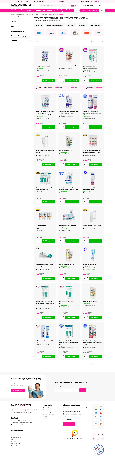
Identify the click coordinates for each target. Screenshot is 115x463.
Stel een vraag (18, 390)
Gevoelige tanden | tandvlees (56, 14)
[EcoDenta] (75, 32)
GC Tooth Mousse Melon (90, 302)
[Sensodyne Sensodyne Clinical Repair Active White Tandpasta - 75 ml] (69, 102)
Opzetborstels (30, 10)
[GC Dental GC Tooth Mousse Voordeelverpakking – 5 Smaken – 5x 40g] (45, 215)
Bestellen (13, 433)
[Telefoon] (98, 439)
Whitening (39, 25)
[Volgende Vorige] (102, 364)
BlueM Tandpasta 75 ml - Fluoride (92, 225)
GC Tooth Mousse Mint (65, 150)
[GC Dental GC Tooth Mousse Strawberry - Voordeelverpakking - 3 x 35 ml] (92, 141)
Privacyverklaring (47, 412)
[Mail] (102, 439)
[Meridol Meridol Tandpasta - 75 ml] (92, 254)
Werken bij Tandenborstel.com (50, 407)
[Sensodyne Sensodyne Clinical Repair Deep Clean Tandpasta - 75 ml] (45, 55)
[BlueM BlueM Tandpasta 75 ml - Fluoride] (92, 215)
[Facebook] (94, 434)
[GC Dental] (99, 32)
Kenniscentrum (93, 10)
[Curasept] (63, 32)
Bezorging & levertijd (16, 437)
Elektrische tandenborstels (15, 10)
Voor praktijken (69, 424)
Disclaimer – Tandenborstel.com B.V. (95, 460)
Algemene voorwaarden (48, 409)
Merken (85, 10)
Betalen (13, 435)
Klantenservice (89, 5)
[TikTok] (102, 434)
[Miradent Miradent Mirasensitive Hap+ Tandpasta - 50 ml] (69, 215)
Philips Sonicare (33, 410)
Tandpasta (44, 14)
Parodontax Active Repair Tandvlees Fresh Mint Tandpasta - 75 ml (92, 342)
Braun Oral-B (23, 410)
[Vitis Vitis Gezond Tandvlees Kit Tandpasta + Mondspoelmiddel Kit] (92, 102)
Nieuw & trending (68, 10)
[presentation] (34, 25)
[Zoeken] (64, 5)
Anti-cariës (71, 25)
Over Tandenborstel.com (49, 414)
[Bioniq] (39, 32)
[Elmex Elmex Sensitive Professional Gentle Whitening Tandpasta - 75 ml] (69, 331)
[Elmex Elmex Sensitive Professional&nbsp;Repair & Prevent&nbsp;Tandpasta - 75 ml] (92, 55)
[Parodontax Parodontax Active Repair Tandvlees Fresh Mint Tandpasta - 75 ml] (92, 331)
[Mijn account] (97, 5)
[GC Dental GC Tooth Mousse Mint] (69, 141)
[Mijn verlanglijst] (100, 5)
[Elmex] (87, 32)
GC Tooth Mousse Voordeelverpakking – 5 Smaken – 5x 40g (45, 227)
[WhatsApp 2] (94, 439)
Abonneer (82, 390)
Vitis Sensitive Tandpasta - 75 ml (45, 341)
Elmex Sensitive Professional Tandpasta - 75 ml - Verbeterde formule (45, 303)
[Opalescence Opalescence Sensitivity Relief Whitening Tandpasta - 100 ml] (45, 254)
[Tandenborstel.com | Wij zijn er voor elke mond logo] (23, 5)
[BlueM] (51, 32)
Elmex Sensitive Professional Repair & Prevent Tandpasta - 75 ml (90, 66)
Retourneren (14, 441)
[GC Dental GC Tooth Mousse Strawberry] (69, 55)
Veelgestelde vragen (15, 443)
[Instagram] (98, 434)
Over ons (71, 460)
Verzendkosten (14, 445)
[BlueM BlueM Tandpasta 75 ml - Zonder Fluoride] (45, 141)
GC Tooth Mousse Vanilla (66, 264)
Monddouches (51, 10)
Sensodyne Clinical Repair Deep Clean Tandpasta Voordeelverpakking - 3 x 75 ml (45, 113)
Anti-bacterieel (95, 25)
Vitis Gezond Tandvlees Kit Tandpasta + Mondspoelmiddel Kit (92, 113)
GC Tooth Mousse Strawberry (67, 65)
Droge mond (82, 25)
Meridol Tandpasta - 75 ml (90, 264)
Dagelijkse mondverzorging (32, 14)
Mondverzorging (40, 10)
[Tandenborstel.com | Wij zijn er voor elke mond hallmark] (73, 5)
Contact (45, 418)
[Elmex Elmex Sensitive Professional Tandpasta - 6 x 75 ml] (45, 178)
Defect (12, 439)
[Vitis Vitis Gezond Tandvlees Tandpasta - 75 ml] (92, 178)
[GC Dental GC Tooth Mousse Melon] (92, 292)
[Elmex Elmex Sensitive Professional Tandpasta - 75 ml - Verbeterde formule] (45, 292)
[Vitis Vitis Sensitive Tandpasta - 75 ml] (45, 331)
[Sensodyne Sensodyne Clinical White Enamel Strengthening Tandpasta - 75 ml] (69, 178)
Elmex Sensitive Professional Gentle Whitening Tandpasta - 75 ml (68, 342)
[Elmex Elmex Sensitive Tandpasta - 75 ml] (69, 292)
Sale (102, 10)
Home (12, 14)
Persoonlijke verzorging (60, 10)
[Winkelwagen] (103, 5)
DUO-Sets (22, 10)
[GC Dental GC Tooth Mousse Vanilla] (69, 254)
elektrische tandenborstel (22, 409)
